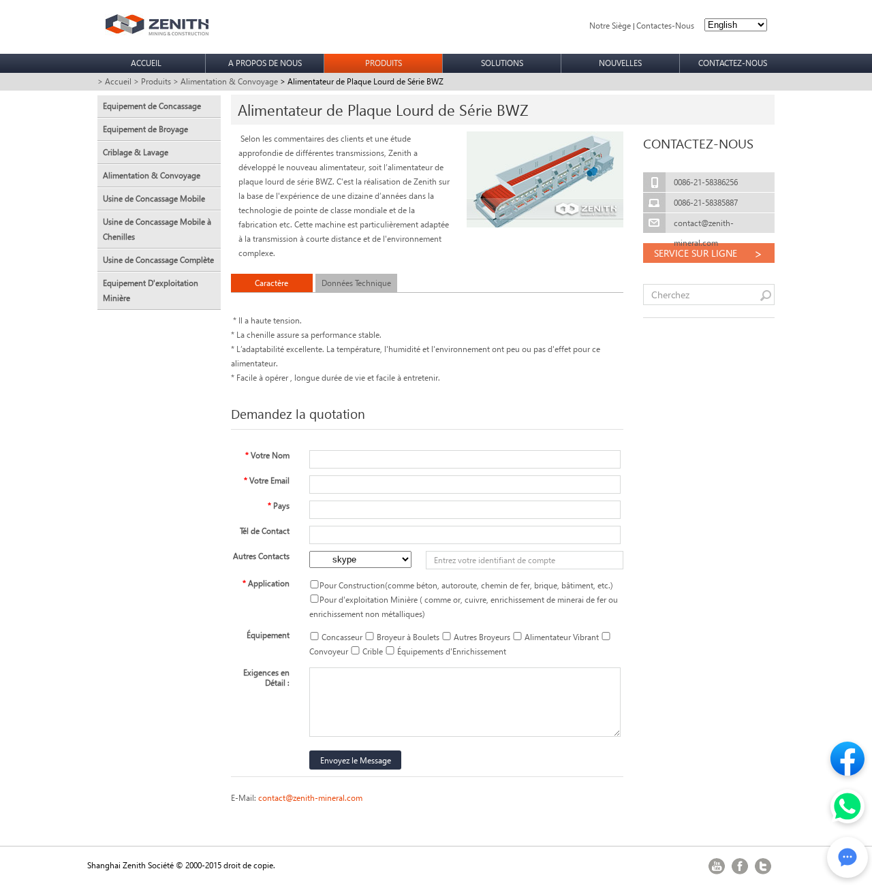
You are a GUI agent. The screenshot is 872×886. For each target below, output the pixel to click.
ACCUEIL (146, 63)
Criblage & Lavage (135, 152)
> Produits (152, 81)
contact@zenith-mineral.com (310, 798)
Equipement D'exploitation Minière (150, 290)
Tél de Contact (265, 531)
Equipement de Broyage (145, 129)
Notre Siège (610, 25)
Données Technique (356, 283)
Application (266, 583)
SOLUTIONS (502, 63)
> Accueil (114, 81)
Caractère (271, 283)
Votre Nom (267, 455)
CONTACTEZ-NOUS (732, 63)
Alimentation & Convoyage (151, 175)
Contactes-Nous (665, 25)
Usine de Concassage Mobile (154, 198)
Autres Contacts (261, 556)
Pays (279, 506)
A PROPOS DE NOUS (265, 63)
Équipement (268, 635)
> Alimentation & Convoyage (225, 81)
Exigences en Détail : (266, 677)
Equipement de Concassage (152, 106)
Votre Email (267, 480)
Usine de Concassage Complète (158, 260)
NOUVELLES (620, 63)
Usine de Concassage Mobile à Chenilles (157, 229)
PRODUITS (383, 63)
